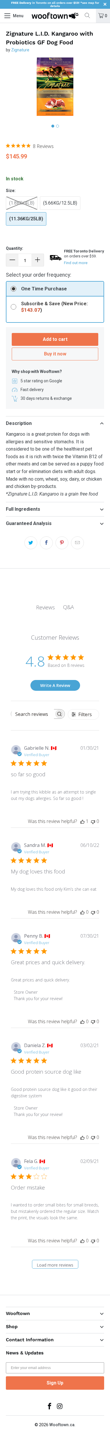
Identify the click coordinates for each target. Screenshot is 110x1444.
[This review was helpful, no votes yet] (82, 912)
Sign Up (55, 1383)
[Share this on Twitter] (30, 542)
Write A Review (55, 685)
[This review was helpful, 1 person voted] (82, 821)
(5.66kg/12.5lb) (60, 203)
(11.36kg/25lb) (26, 219)
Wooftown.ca (62, 1424)
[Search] (89, 15)
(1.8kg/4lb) (21, 203)
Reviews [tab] (45, 607)
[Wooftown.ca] (55, 16)
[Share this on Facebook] (46, 542)
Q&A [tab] (68, 607)
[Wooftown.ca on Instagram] (59, 1406)
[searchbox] (32, 714)
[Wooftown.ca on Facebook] (49, 1406)
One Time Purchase (44, 289)
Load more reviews (55, 1265)
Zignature (20, 50)
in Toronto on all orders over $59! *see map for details (55, 4)
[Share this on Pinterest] (61, 542)
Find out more (75, 263)
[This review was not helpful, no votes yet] (93, 821)
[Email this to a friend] (77, 542)
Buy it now (55, 354)
